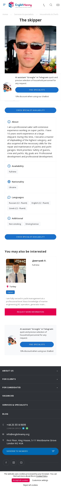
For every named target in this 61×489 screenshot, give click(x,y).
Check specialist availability (30, 110)
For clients (9, 379)
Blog (5, 414)
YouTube (21, 462)
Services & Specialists (15, 404)
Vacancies (8, 395)
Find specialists (37, 90)
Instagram (14, 462)
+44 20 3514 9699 (16, 425)
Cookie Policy (41, 476)
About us (7, 370)
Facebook (6, 462)
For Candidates (11, 387)
